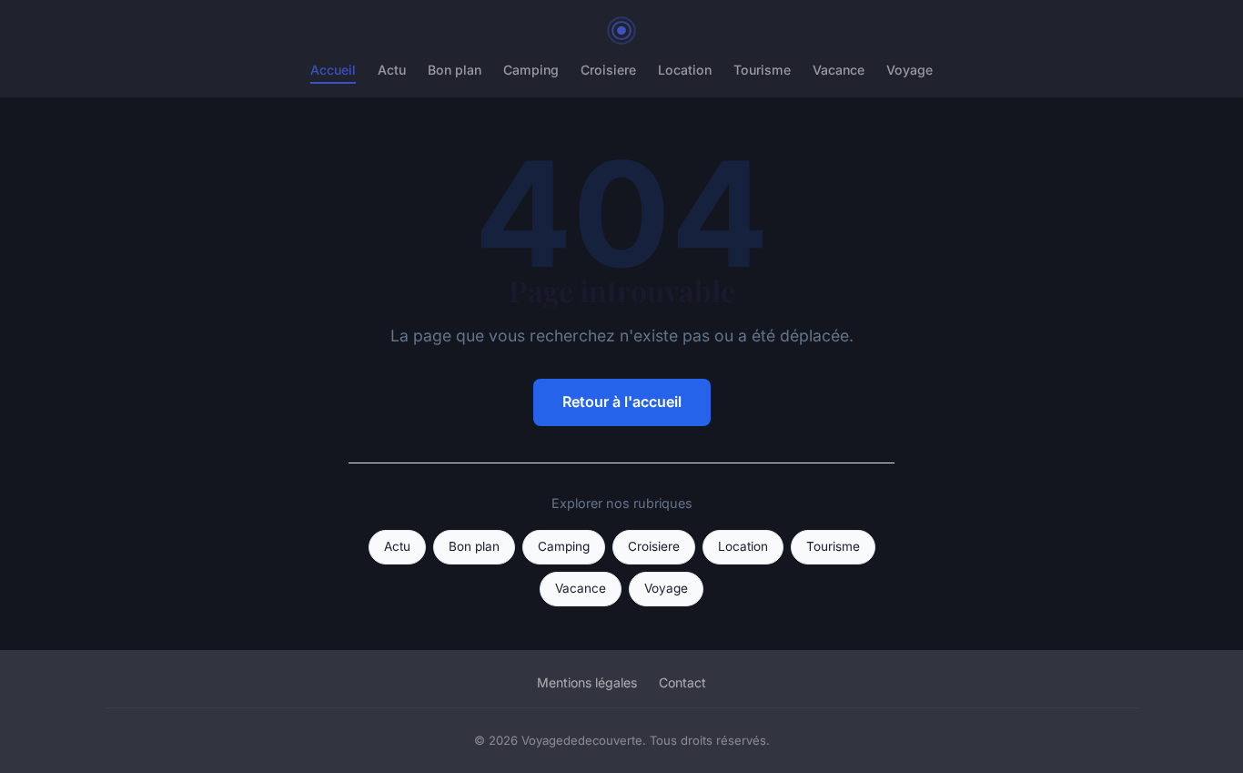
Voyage (909, 69)
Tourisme (762, 69)
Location (685, 69)
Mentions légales (587, 682)
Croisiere (608, 69)
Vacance (838, 69)
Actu (392, 69)
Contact (682, 682)
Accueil (333, 69)
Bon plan (454, 69)
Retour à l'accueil (622, 401)
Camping (531, 69)
